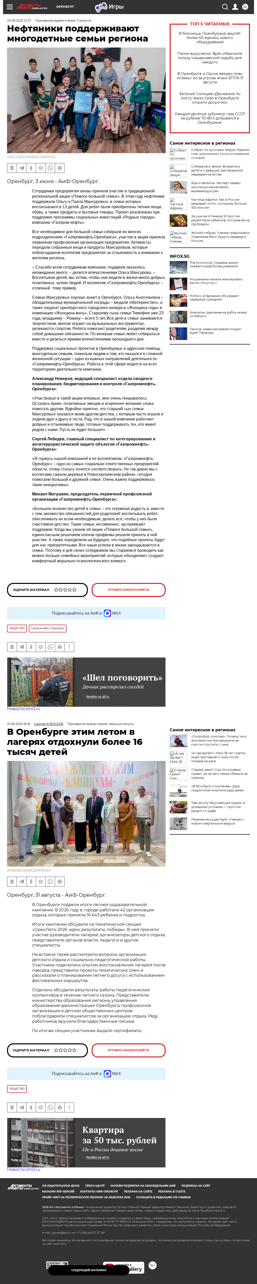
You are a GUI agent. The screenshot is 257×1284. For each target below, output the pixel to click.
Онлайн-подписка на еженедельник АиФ (143, 1185)
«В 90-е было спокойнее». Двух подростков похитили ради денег (217, 788)
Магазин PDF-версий (58, 1191)
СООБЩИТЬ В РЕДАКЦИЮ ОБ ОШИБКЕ (163, 1197)
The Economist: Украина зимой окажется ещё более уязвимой (214, 264)
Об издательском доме (61, 1185)
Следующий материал (88, 1270)
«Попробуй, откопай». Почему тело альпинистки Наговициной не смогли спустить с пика (219, 740)
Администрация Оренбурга (28, 870)
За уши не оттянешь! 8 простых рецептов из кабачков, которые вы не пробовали (220, 220)
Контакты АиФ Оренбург (99, 1191)
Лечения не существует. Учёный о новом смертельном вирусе (217, 821)
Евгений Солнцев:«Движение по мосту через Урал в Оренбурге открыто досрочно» (209, 98)
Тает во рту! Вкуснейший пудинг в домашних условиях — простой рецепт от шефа (218, 807)
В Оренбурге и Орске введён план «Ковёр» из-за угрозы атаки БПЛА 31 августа (209, 78)
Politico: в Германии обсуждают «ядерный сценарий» (214, 297)
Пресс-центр (95, 1185)
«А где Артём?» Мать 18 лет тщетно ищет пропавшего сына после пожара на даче (218, 757)
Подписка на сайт (195, 1185)
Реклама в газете (171, 1191)
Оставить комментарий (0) (128, 589)
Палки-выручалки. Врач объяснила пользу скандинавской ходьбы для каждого (209, 58)
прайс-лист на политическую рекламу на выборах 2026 (86, 1197)
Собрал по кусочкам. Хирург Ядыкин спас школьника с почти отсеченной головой (220, 154)
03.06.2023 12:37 (19, 20)
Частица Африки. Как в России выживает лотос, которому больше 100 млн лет (218, 203)
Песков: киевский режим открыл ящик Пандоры (215, 330)
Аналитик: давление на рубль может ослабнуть (218, 314)
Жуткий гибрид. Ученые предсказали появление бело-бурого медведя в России (220, 237)
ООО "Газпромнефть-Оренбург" (32, 156)
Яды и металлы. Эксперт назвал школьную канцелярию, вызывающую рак (216, 187)
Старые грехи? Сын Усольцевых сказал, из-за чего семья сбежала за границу (219, 774)
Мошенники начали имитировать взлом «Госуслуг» (216, 281)
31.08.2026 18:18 (18, 724)
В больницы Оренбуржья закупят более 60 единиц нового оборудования (210, 37)
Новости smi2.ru (23, 708)
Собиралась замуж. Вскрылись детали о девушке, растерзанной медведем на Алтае (217, 170)
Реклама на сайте (138, 1191)
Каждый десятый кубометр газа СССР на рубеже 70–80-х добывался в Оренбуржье (210, 118)
